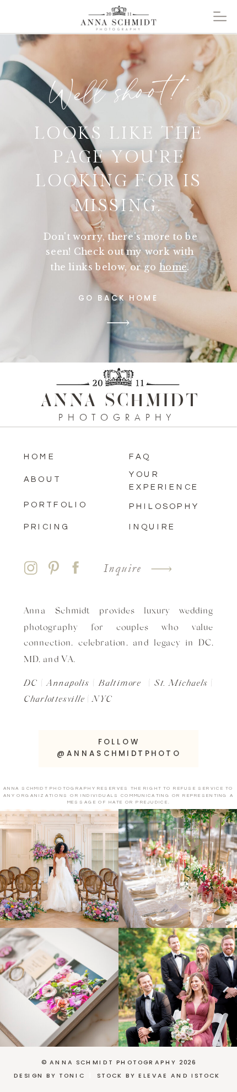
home (173, 266)
